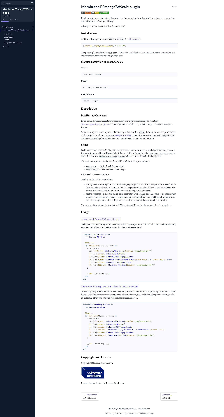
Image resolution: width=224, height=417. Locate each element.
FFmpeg (103, 21)
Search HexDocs (144, 409)
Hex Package (113, 409)
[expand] (33, 27)
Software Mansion (104, 363)
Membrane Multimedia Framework (109, 26)
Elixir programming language (142, 413)
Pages (5, 20)
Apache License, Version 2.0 (111, 383)
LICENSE (5, 46)
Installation (8, 34)
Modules (14, 20)
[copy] (175, 46)
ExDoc (116, 413)
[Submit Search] (3, 3)
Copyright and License (13, 42)
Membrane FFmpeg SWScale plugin (16, 30)
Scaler (84, 144)
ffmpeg (112, 52)
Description (8, 37)
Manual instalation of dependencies (102, 61)
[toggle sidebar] (31, 4)
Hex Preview (123, 409)
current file (133, 409)
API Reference (7, 27)
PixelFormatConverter (94, 115)
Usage (6, 40)
